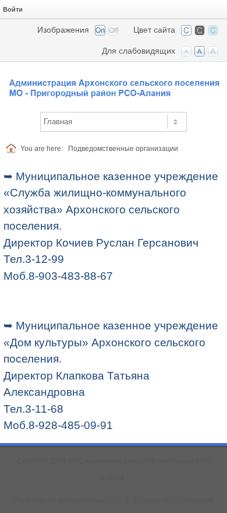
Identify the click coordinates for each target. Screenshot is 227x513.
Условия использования (174, 500)
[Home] (13, 148)
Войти (13, 9)
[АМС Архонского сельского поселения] (113, 83)
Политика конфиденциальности (66, 500)
